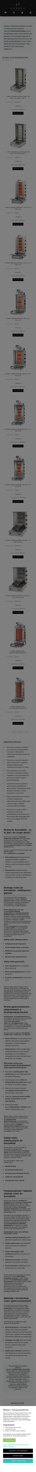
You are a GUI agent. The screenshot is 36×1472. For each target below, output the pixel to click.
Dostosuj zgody (18, 1455)
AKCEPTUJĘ (9, 1440)
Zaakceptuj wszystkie (18, 1460)
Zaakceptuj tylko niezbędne (18, 1450)
